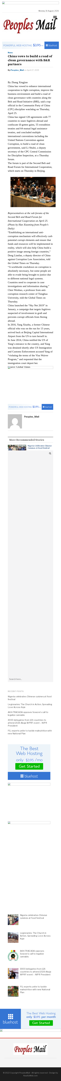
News (10, 53)
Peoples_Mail (17, 70)
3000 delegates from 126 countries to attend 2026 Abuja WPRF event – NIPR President (27, 723)
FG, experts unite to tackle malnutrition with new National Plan (30, 732)
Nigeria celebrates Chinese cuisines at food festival (40, 447)
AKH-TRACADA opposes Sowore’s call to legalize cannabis (28, 713)
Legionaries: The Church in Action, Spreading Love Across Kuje (30, 705)
